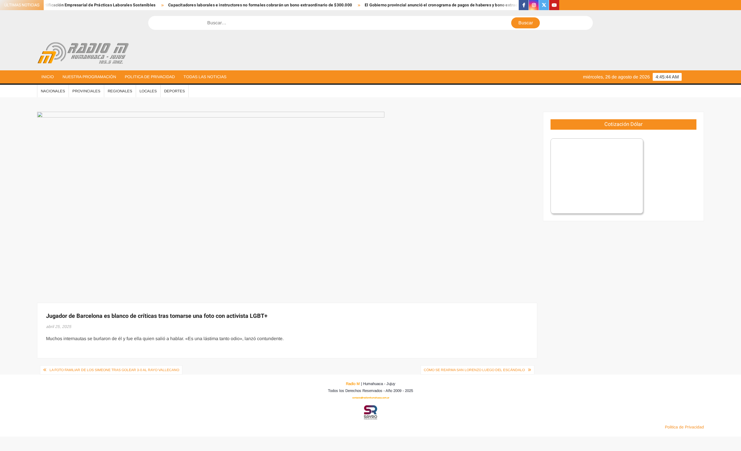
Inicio (47, 76)
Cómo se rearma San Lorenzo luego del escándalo (474, 370)
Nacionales (53, 91)
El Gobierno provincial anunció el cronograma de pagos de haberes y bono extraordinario (432, 5)
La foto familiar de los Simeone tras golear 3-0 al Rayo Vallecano (114, 370)
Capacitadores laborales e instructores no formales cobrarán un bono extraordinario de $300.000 (243, 5)
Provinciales (86, 91)
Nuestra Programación (89, 76)
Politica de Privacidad (150, 76)
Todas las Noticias (205, 76)
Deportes (174, 91)
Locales (148, 91)
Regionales (120, 91)
